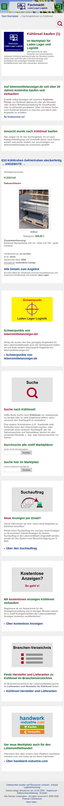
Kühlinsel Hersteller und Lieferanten (31, 691)
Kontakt (43, 793)
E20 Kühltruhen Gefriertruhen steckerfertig (31, 160)
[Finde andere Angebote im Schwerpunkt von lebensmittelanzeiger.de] (32, 307)
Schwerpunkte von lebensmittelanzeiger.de (20, 356)
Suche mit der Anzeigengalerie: (16, 449)
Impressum (51, 790)
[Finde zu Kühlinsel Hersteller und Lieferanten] (32, 653)
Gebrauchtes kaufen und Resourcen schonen (27, 785)
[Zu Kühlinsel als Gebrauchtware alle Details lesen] (33, 209)
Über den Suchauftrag (21, 548)
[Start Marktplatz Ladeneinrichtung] (32, 6)
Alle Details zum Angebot (21, 269)
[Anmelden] (59, 6)
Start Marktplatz (10, 16)
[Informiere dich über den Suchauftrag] (32, 497)
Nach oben (31, 802)
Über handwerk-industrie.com (27, 761)
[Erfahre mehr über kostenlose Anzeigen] (32, 577)
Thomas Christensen (32, 799)
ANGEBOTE (13, 164)
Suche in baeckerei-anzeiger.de (16, 466)
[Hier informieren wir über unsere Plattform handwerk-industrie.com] (32, 723)
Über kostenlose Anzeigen (24, 623)
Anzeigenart (9, 263)
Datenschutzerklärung (27, 793)
